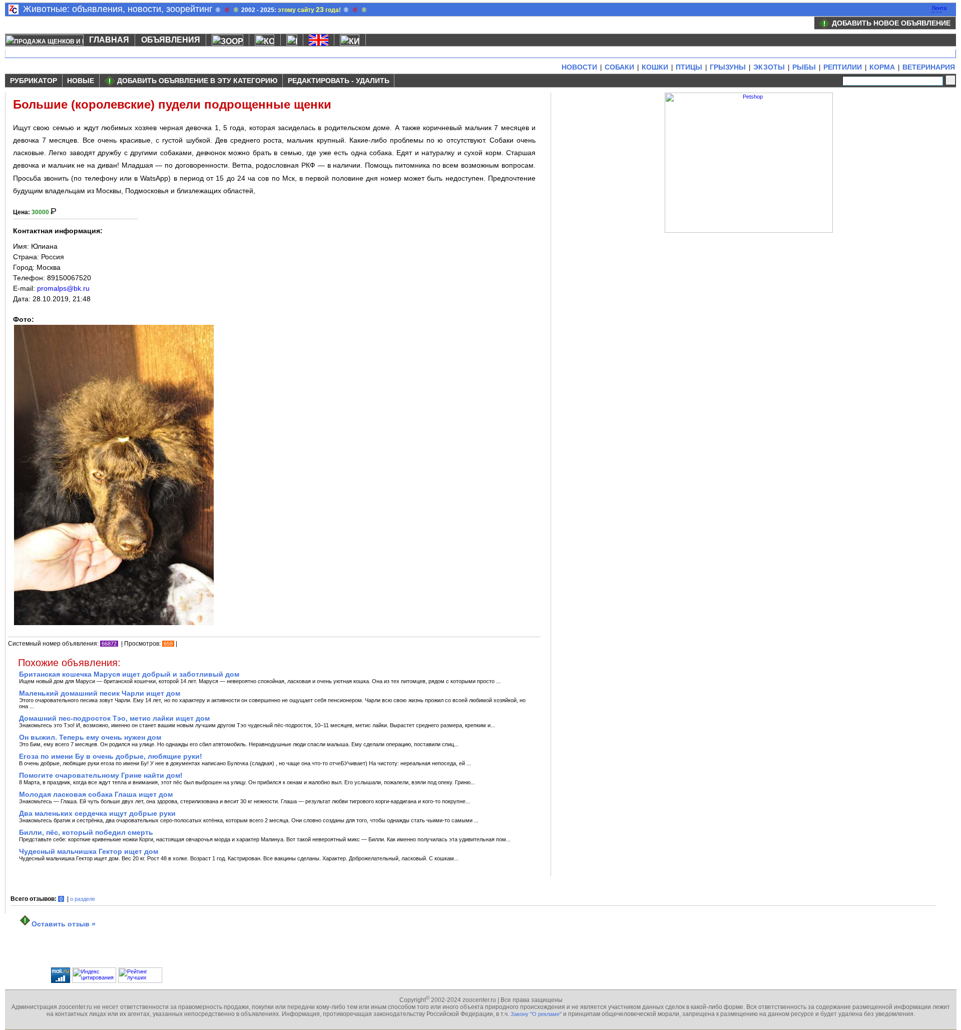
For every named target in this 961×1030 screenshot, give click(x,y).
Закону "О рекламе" (536, 1014)
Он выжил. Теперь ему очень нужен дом (90, 737)
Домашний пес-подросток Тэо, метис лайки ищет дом (114, 718)
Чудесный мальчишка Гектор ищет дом (88, 851)
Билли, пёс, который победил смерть (86, 832)
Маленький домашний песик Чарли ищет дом (99, 693)
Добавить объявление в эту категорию (197, 81)
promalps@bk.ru (63, 288)
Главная (109, 40)
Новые (80, 81)
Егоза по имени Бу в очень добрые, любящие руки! (110, 756)
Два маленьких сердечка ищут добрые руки (97, 813)
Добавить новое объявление (891, 23)
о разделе (82, 899)
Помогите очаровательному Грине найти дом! (101, 775)
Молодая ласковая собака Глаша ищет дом (96, 794)
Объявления (170, 40)
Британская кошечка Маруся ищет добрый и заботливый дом (129, 674)
